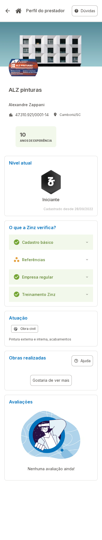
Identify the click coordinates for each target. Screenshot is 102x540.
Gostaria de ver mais (51, 380)
